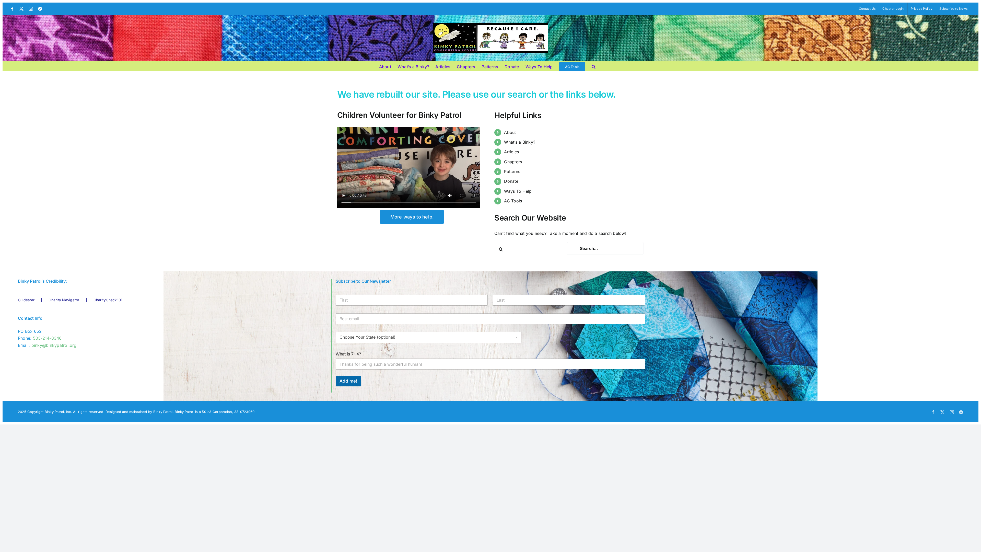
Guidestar (26, 300)
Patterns (512, 171)
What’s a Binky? (519, 142)
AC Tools (513, 200)
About (510, 132)
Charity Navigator (64, 300)
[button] (593, 66)
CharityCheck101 (108, 300)
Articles (511, 151)
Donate (511, 181)
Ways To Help (518, 191)
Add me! (348, 381)
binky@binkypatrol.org (54, 345)
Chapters (513, 161)
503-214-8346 (47, 338)
